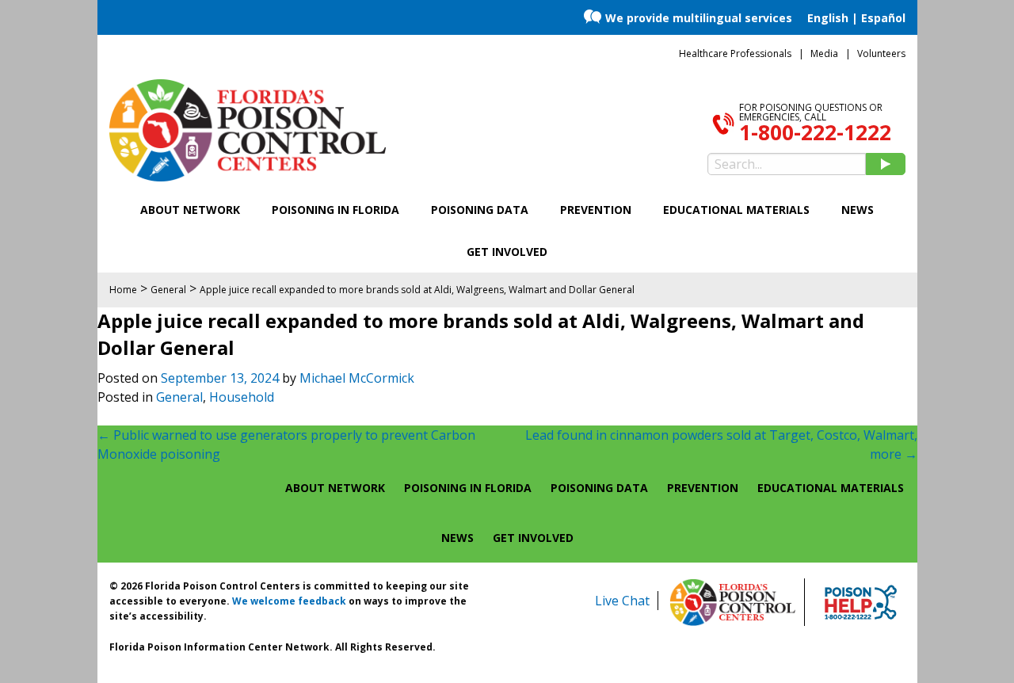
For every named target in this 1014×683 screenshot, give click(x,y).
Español (883, 17)
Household (241, 397)
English (827, 17)
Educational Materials (736, 209)
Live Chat (622, 600)
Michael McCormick (356, 378)
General (179, 397)
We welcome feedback (289, 601)
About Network (190, 209)
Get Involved (507, 251)
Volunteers (881, 53)
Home (123, 289)
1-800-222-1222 (815, 132)
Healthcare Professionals (735, 53)
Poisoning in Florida (335, 209)
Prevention (595, 209)
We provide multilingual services (698, 17)
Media (824, 53)
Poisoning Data (479, 209)
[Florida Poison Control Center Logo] (732, 602)
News (857, 209)
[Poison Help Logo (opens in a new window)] (860, 602)
